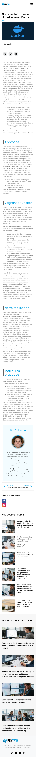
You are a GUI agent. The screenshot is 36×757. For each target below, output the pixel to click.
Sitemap (19, 747)
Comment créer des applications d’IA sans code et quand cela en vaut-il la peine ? (25, 524)
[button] (32, 4)
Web (3, 20)
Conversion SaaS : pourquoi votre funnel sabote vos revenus (25, 555)
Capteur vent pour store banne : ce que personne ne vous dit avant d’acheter (24, 603)
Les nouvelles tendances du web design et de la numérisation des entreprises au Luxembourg (23, 574)
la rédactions (26, 747)
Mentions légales (10, 747)
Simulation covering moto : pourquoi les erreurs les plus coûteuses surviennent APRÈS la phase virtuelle (25, 542)
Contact (28, 745)
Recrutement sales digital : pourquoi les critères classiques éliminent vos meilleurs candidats (25, 588)
